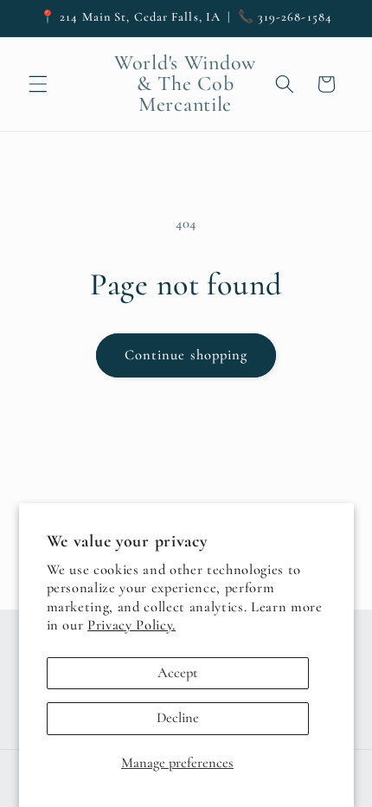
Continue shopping (186, 355)
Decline (178, 717)
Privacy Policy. (131, 625)
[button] (38, 84)
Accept (177, 672)
